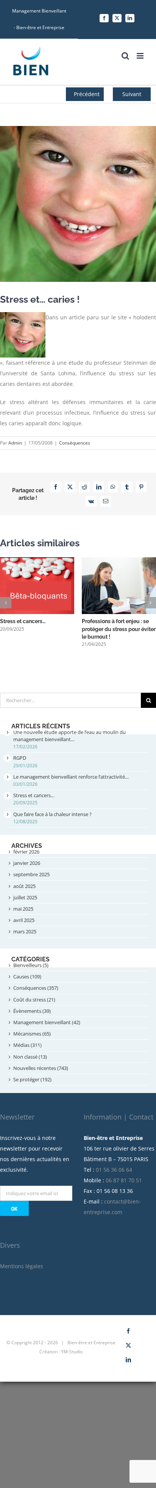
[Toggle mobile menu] (141, 56)
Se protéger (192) (32, 1079)
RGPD (19, 757)
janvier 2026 (26, 863)
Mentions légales (21, 1266)
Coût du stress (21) (34, 999)
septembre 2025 (31, 874)
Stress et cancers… (22, 621)
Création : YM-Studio (61, 1351)
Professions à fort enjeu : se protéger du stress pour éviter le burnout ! (119, 628)
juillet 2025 (25, 897)
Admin (15, 443)
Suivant (131, 94)
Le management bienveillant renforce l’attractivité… (71, 776)
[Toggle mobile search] (125, 56)
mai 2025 (23, 908)
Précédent (87, 94)
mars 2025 (24, 931)
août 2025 (24, 886)
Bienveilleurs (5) (30, 965)
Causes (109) (27, 976)
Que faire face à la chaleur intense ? (52, 814)
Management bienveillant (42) (46, 1022)
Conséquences (74, 443)
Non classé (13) (30, 1056)
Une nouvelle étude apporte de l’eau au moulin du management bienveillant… (69, 736)
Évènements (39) (32, 1011)
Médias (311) (27, 1045)
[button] (5, 602)
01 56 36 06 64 (114, 1169)
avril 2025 (23, 920)
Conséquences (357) (35, 987)
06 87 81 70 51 (124, 1180)
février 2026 (26, 851)
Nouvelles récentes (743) (40, 1068)
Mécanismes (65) (32, 1033)
